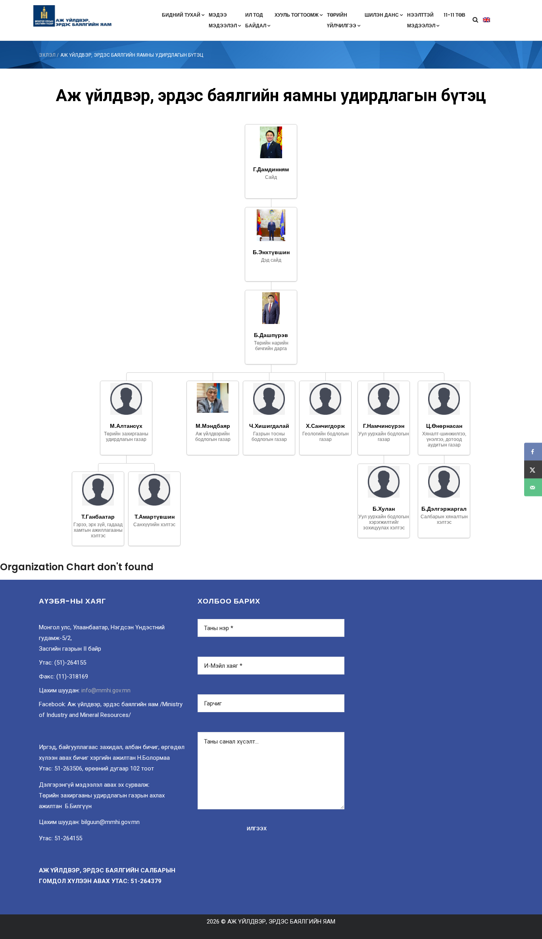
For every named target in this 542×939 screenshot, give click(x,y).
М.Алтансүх (126, 426)
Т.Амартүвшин (155, 517)
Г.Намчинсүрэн (383, 426)
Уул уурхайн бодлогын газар (383, 436)
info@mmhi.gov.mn (106, 690)
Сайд (271, 177)
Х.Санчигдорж (325, 426)
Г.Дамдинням (271, 169)
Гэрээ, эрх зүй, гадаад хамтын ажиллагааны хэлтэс (98, 530)
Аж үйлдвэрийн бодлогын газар (213, 436)
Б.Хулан (384, 509)
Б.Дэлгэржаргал (444, 509)
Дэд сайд (271, 260)
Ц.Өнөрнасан (444, 426)
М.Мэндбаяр (213, 426)
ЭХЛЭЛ (47, 55)
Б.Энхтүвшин (271, 252)
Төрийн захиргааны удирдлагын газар (126, 436)
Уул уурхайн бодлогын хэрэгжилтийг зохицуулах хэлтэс (383, 522)
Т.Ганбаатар (98, 517)
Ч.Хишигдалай (269, 426)
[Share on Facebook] (533, 452)
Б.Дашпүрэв (271, 335)
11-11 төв (454, 14)
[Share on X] (533, 470)
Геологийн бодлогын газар (325, 436)
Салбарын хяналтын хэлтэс (444, 519)
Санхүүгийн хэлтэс (154, 524)
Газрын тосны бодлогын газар (269, 436)
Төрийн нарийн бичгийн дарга (271, 345)
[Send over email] (533, 487)
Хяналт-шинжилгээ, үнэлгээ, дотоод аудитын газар (444, 439)
